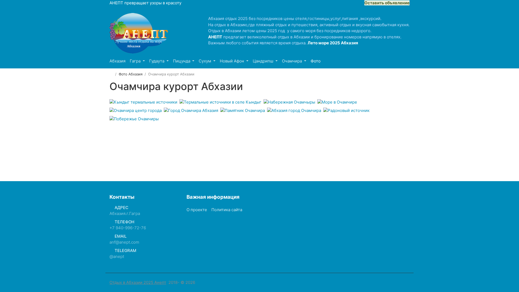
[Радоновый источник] (346, 110)
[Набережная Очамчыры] (289, 102)
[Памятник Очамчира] (242, 110)
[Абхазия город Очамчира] (294, 110)
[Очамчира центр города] (135, 110)
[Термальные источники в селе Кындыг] (220, 102)
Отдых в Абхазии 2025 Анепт (137, 282)
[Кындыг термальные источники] (143, 102)
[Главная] (111, 74)
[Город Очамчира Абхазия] (191, 110)
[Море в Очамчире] (337, 102)
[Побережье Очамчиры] (134, 119)
